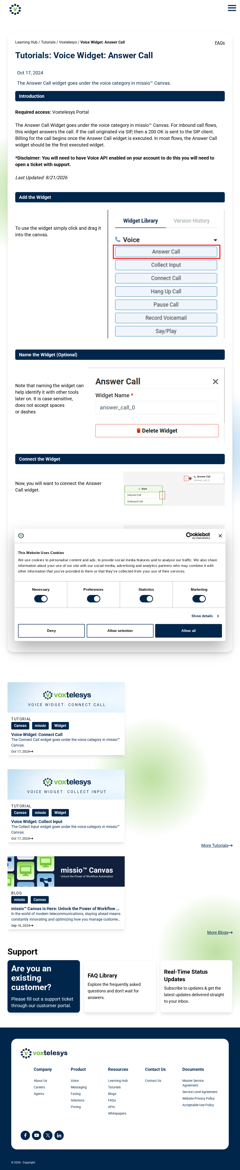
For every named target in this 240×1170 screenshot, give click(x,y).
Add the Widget (35, 197)
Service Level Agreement (200, 1092)
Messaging (79, 1087)
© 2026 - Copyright (23, 1162)
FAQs (220, 42)
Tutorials (48, 42)
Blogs (112, 1094)
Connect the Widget (39, 459)
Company (43, 1069)
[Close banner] (220, 535)
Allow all (188, 631)
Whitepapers (117, 1113)
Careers (39, 1087)
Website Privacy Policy (198, 1098)
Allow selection (120, 631)
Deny (51, 631)
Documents (193, 1069)
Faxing (76, 1094)
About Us (40, 1081)
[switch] (93, 598)
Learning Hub (26, 42)
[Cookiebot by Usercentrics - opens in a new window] (189, 535)
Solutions (77, 1100)
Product (78, 1069)
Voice (75, 1081)
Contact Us (155, 1069)
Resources (118, 1069)
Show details (202, 616)
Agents (39, 1094)
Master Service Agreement (193, 1083)
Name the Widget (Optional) (48, 354)
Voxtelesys (68, 42)
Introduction (31, 96)
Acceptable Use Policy (198, 1105)
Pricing (76, 1107)
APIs (111, 1107)
